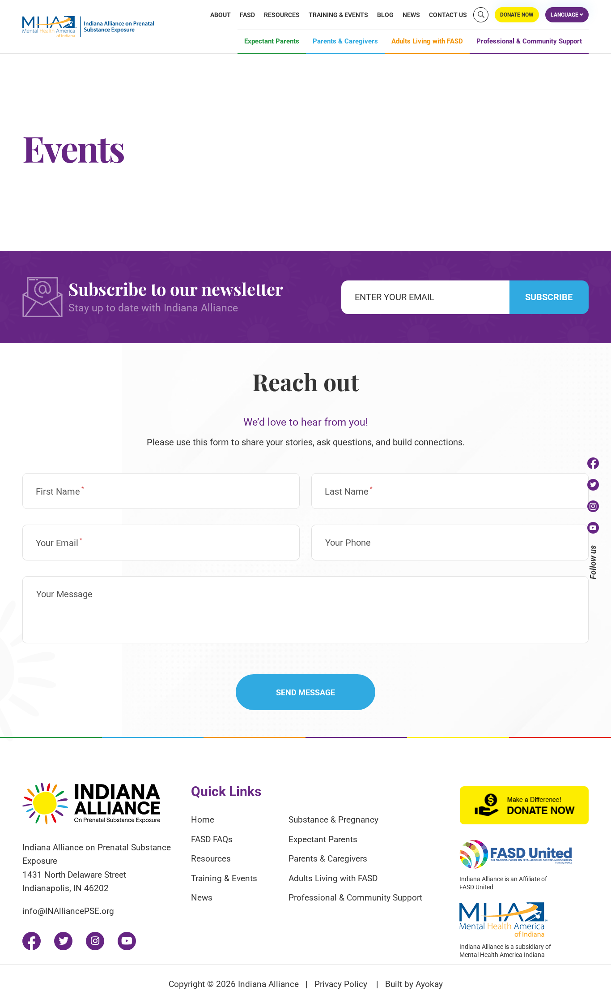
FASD (247, 14)
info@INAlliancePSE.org (68, 911)
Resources (282, 14)
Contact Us (448, 14)
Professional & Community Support (529, 41)
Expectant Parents (271, 41)
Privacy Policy (340, 984)
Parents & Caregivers (345, 41)
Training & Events (338, 14)
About (220, 14)
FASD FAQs (212, 839)
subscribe (549, 297)
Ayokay (429, 984)
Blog (385, 14)
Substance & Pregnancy (333, 819)
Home (202, 819)
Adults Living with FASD (427, 41)
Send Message (305, 692)
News (411, 14)
